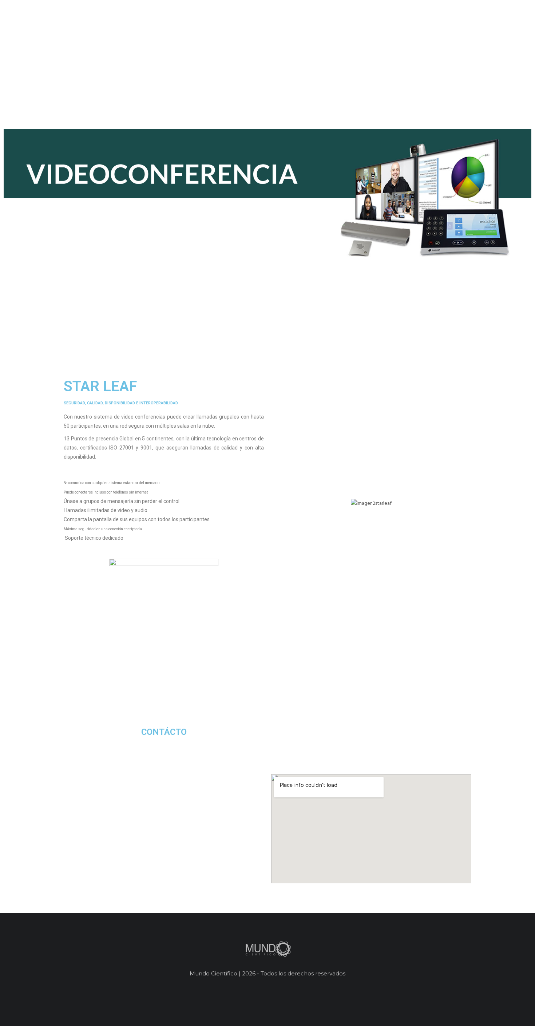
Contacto (508, 31)
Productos (465, 31)
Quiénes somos (414, 31)
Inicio (373, 31)
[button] (278, 503)
